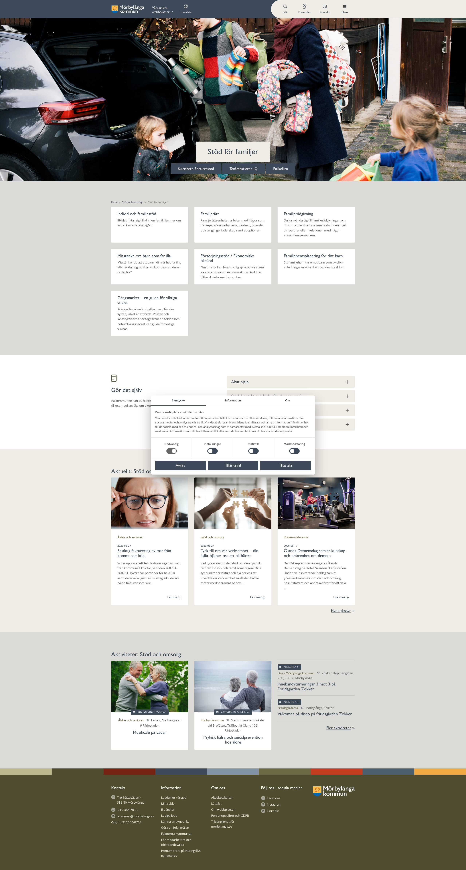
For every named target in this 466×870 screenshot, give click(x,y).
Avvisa (180, 465)
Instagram (274, 804)
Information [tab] (233, 400)
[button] (286, 9)
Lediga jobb (169, 815)
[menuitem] (162, 9)
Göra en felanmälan (175, 827)
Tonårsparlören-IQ (244, 169)
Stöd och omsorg (132, 202)
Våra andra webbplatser (161, 9)
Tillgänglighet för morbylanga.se (222, 824)
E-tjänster (168, 809)
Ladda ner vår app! (174, 797)
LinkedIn (273, 811)
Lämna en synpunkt (175, 821)
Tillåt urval (233, 465)
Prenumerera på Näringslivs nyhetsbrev (181, 853)
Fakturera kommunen (176, 833)
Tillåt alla (285, 465)
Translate (185, 12)
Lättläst (216, 803)
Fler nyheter (341, 610)
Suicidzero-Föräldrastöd (196, 169)
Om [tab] (287, 400)
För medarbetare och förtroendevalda (176, 842)
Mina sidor (168, 803)
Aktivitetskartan (222, 797)
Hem (114, 202)
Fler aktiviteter (338, 727)
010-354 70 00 (128, 810)
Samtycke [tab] (178, 400)
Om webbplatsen (223, 809)
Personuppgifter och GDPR (230, 815)
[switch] (212, 451)
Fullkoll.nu (280, 169)
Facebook (274, 798)
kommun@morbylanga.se (136, 816)
